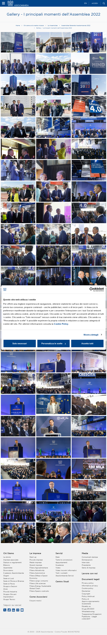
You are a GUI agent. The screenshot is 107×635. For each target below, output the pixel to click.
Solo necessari (19, 343)
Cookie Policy (61, 324)
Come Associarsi (38, 597)
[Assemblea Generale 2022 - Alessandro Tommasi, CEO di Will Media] (53, 427)
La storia (7, 557)
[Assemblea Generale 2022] (53, 65)
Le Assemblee (53, 25)
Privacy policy (87, 583)
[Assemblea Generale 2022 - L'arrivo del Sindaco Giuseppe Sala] (18, 86)
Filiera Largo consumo (39, 581)
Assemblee (7, 568)
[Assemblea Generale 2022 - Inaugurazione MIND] (18, 512)
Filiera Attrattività (37, 570)
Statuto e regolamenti (12, 562)
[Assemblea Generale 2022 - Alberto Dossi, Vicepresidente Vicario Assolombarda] (53, 192)
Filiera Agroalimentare (39, 568)
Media (85, 553)
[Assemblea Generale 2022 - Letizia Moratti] (18, 129)
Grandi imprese (36, 565)
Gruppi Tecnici (9, 599)
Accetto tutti (87, 343)
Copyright (86, 594)
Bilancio (6, 565)
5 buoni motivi (35, 601)
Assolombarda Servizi (65, 576)
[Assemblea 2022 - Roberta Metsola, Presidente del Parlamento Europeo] (53, 404)
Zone (5, 589)
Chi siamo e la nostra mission (34, 25)
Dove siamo (8, 570)
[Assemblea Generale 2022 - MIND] (89, 65)
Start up (33, 557)
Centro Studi (62, 581)
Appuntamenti (61, 562)
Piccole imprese (36, 560)
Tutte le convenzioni (64, 560)
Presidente (86, 565)
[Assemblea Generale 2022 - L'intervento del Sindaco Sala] (53, 363)
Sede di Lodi (8, 578)
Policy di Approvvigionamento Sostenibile (90, 601)
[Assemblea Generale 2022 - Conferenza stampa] (18, 534)
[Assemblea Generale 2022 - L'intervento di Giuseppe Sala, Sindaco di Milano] (18, 363)
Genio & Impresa (88, 568)
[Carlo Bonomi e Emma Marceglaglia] (18, 192)
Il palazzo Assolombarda (13, 573)
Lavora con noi (90, 573)
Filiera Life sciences (38, 583)
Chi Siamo (8, 553)
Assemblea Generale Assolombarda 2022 (75, 25)
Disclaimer (86, 591)
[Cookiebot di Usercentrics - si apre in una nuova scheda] (91, 289)
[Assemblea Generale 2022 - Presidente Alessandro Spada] (53, 278)
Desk (58, 557)
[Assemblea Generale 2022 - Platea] (53, 130)
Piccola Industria (10, 592)
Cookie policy (87, 588)
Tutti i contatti (61, 573)
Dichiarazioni (87, 560)
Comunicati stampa (90, 557)
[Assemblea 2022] (18, 65)
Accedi (95, 3)
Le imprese (35, 553)
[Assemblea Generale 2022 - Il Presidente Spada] (18, 235)
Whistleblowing (88, 611)
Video (58, 568)
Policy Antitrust (88, 596)
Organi (6, 576)
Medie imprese (36, 562)
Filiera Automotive (37, 573)
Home (18, 25)
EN (85, 3)
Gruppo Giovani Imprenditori (9, 595)
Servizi (59, 553)
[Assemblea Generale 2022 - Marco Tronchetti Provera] (89, 406)
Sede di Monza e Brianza (13, 581)
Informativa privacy (90, 586)
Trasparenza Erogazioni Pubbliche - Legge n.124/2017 (91, 616)
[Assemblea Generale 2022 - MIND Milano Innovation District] (18, 43)
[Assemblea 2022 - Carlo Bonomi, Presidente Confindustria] (18, 491)
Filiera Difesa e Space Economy (38, 577)
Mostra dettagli (91, 334)
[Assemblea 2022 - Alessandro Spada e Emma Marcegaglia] (53, 150)
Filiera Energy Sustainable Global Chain (40, 587)
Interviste (85, 562)
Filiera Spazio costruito (39, 591)
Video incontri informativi (66, 570)
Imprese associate (10, 560)
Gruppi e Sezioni (10, 586)
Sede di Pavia (9, 584)
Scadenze (60, 565)
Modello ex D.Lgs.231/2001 (88, 607)
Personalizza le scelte (51, 343)
